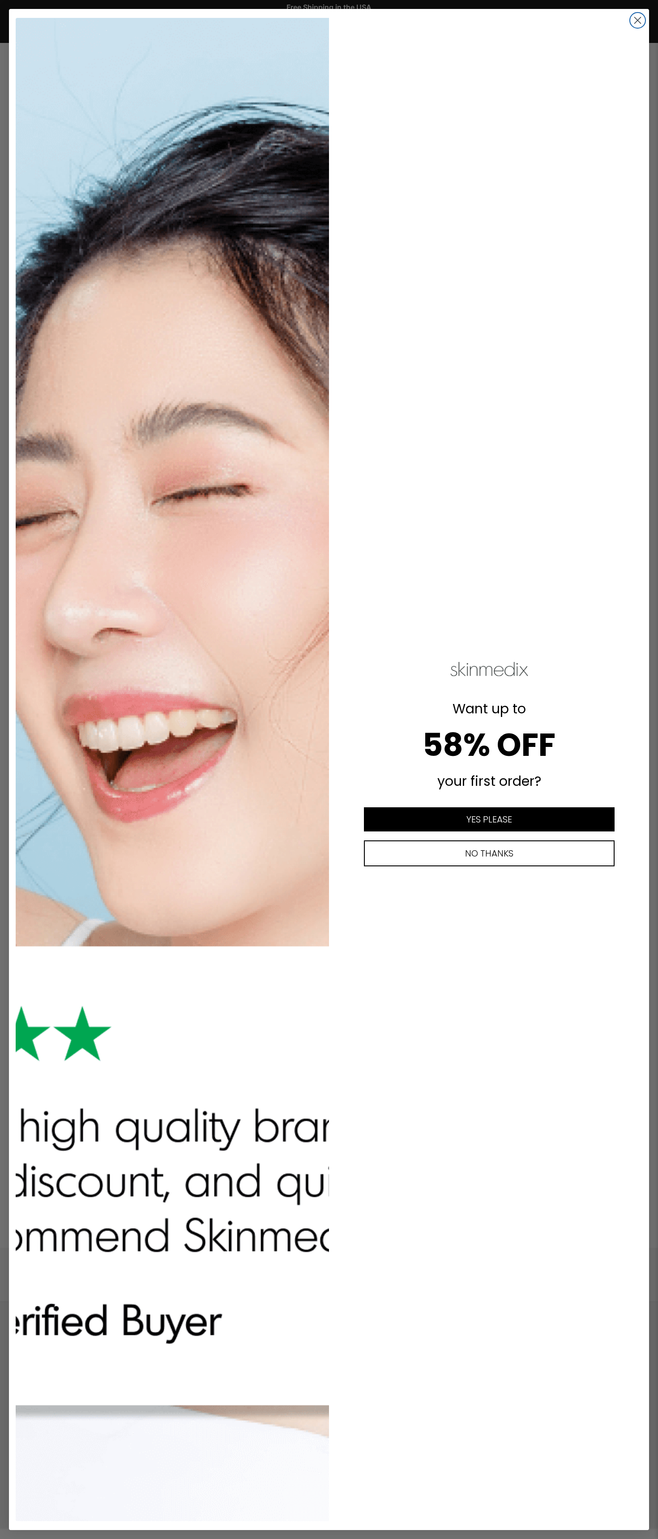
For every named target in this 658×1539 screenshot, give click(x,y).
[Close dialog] (637, 20)
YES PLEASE (489, 819)
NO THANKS (489, 853)
